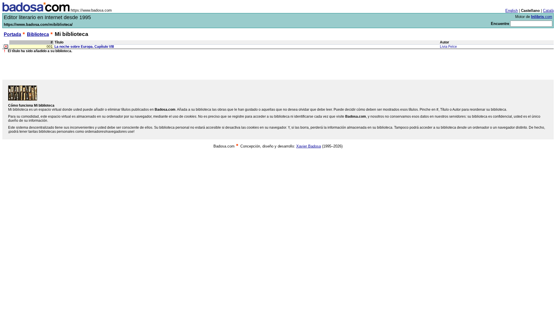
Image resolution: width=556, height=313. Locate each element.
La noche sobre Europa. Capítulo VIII (84, 47)
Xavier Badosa (308, 146)
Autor (444, 42)
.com (541, 16)
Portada (12, 34)
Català (548, 10)
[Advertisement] (278, 66)
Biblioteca (38, 34)
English (511, 10)
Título (58, 42)
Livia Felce (448, 47)
